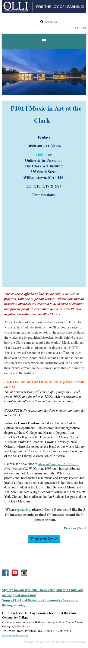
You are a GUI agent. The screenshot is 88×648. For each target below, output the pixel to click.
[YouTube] (15, 572)
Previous (70, 528)
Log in (80, 27)
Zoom (75, 293)
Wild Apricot (47, 642)
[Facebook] (5, 572)
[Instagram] (24, 572)
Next (82, 528)
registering (22, 509)
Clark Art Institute (33, 327)
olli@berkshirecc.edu (15, 635)
